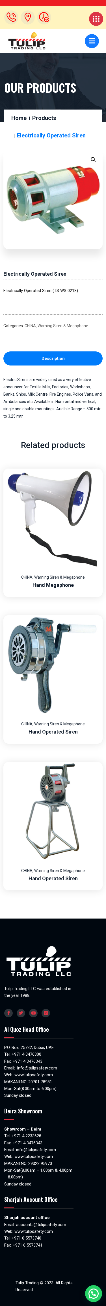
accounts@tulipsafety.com (40, 1224)
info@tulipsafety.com (36, 1068)
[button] (93, 160)
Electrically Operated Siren (34, 274)
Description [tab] (53, 358)
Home (19, 118)
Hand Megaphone (53, 585)
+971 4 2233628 (26, 1135)
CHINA (30, 326)
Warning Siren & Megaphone (63, 326)
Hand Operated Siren (53, 732)
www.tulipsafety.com (33, 1074)
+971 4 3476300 (26, 1054)
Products (44, 118)
